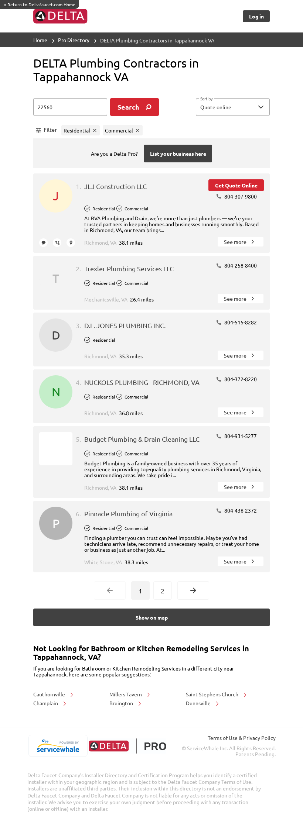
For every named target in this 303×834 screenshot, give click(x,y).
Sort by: (206, 98)
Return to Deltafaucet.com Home (39, 4)
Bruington (121, 703)
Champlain (46, 703)
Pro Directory (73, 40)
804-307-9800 (240, 196)
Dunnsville (199, 703)
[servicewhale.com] (57, 746)
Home (40, 40)
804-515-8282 (240, 322)
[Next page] (193, 590)
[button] (233, 107)
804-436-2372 (240, 510)
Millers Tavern (126, 694)
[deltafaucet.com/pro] (127, 746)
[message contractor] (43, 242)
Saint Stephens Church (212, 694)
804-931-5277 (240, 435)
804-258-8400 (240, 265)
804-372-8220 (240, 379)
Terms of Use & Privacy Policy (242, 737)
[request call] (57, 242)
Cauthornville (49, 694)
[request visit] (71, 242)
